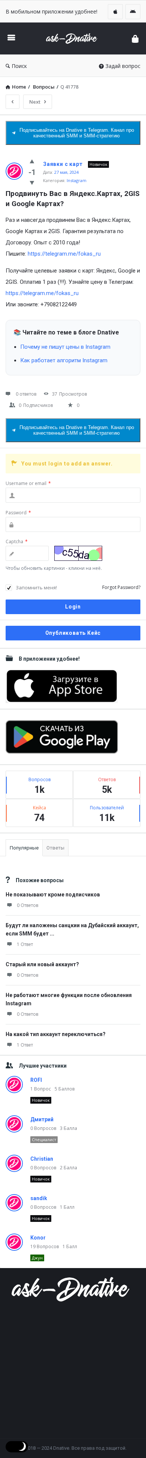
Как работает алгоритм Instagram (63, 360)
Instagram (76, 180)
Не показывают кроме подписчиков (53, 895)
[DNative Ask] (73, 38)
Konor (38, 1238)
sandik (38, 1198)
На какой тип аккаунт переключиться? (56, 1034)
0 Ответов (27, 905)
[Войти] (135, 38)
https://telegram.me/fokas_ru (64, 253)
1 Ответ (25, 944)
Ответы (55, 848)
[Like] (32, 161)
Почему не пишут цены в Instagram (65, 346)
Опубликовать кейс (73, 633)
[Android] (132, 11)
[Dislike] (32, 182)
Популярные (24, 848)
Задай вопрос (123, 65)
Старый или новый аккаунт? (42, 964)
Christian (41, 1159)
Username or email (28, 483)
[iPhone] (115, 11)
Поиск (19, 65)
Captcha (17, 541)
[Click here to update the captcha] (78, 553)
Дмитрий (42, 1119)
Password (18, 512)
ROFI (36, 1080)
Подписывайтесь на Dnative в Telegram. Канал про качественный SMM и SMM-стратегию (76, 133)
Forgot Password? (121, 587)
